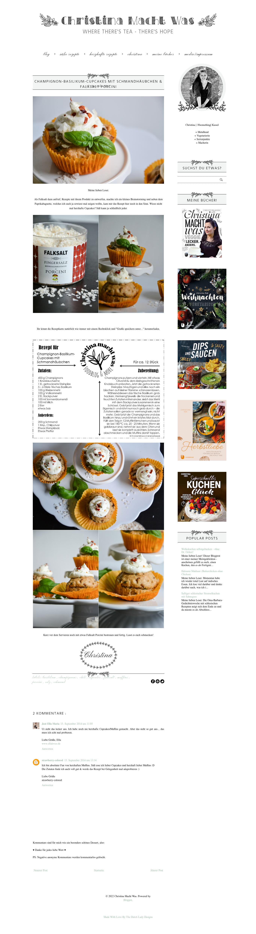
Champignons (68, 677)
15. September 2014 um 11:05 (77, 723)
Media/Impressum (198, 54)
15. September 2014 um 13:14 (80, 760)
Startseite (99, 870)
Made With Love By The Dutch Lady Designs (128, 917)
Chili (83, 677)
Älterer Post (156, 870)
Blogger (128, 900)
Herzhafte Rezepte (103, 54)
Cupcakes (95, 677)
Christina (135, 54)
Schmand (59, 682)
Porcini (37, 682)
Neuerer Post (40, 870)
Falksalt (109, 677)
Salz (48, 682)
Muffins (123, 677)
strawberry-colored (52, 760)
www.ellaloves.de (51, 743)
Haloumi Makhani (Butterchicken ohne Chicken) (202, 572)
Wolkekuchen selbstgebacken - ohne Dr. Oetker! (200, 550)
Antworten (47, 748)
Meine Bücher (163, 54)
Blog (46, 54)
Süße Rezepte (69, 54)
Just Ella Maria (50, 724)
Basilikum (50, 677)
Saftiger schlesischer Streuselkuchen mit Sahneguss (200, 595)
